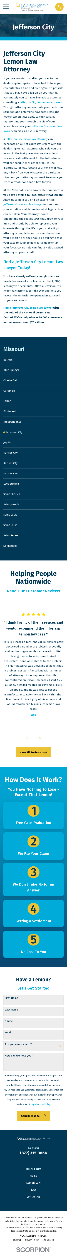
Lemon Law (33, 1182)
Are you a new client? (18, 1044)
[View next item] (38, 739)
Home (33, 1175)
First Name (11, 998)
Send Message (30, 1116)
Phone (9, 1021)
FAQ (33, 1189)
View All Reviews (30, 752)
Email (8, 1032)
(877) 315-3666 (33, 1152)
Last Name (11, 1009)
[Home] (32, 7)
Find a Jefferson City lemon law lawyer (28, 307)
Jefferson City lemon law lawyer (23, 204)
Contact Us (33, 1196)
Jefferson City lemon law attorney (40, 102)
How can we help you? (19, 1055)
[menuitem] (33, 360)
